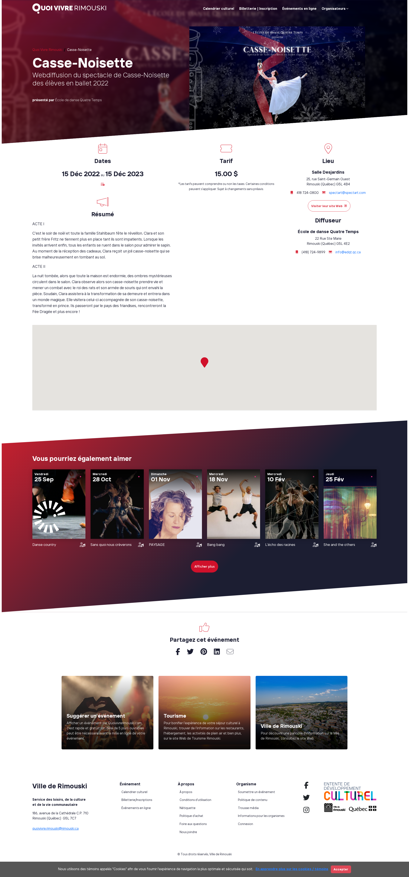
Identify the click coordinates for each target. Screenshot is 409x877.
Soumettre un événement (256, 792)
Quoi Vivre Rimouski (47, 50)
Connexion (245, 824)
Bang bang (216, 544)
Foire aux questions (193, 824)
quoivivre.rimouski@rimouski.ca (55, 828)
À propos (186, 792)
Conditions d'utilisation (195, 800)
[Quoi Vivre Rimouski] (70, 8)
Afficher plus (204, 566)
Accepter (341, 869)
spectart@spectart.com (347, 192)
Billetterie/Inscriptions (136, 800)
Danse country (44, 544)
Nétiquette (188, 808)
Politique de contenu (252, 800)
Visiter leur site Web (327, 206)
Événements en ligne (299, 8)
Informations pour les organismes (261, 816)
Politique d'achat (191, 816)
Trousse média (248, 808)
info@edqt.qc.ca (348, 252)
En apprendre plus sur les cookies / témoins (292, 869)
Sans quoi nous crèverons (111, 544)
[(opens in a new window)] (204, 712)
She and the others (339, 544)
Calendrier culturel (218, 8)
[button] (103, 184)
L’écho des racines (280, 544)
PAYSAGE (157, 544)
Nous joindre (188, 832)
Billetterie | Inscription (258, 8)
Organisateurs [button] (334, 8)
